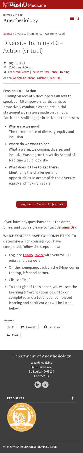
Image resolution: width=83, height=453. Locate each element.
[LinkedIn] (37, 384)
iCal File (55, 78)
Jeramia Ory (66, 227)
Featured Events (18, 72)
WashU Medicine (41, 362)
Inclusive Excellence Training (50, 72)
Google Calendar (24, 78)
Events (7, 33)
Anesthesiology (20, 20)
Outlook (42, 78)
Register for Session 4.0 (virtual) (41, 204)
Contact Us (41, 376)
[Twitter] (45, 384)
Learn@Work (33, 255)
